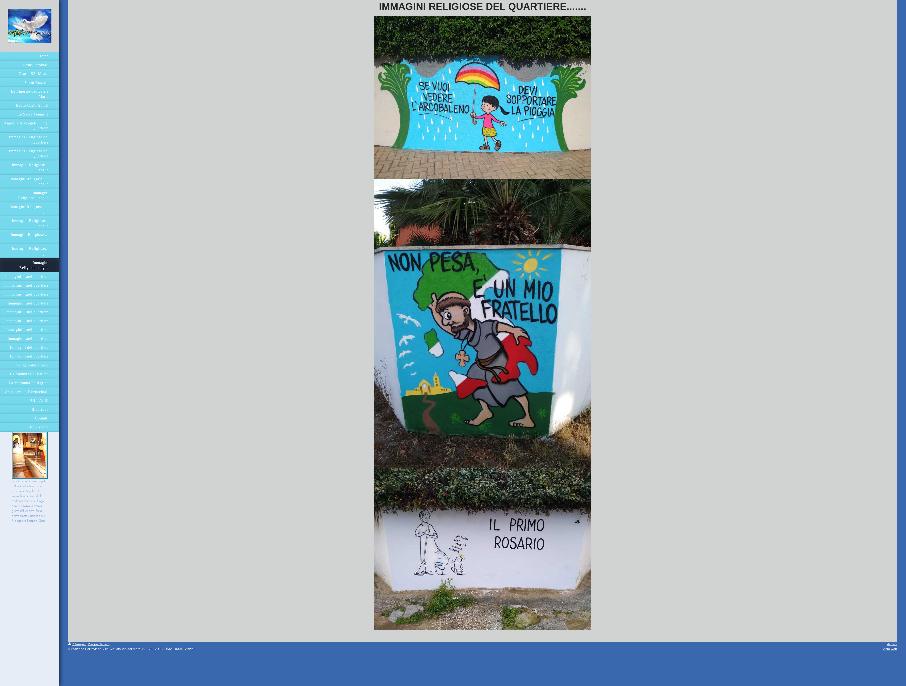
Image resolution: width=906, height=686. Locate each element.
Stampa (79, 644)
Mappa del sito (98, 644)
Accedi (892, 644)
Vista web (890, 649)
